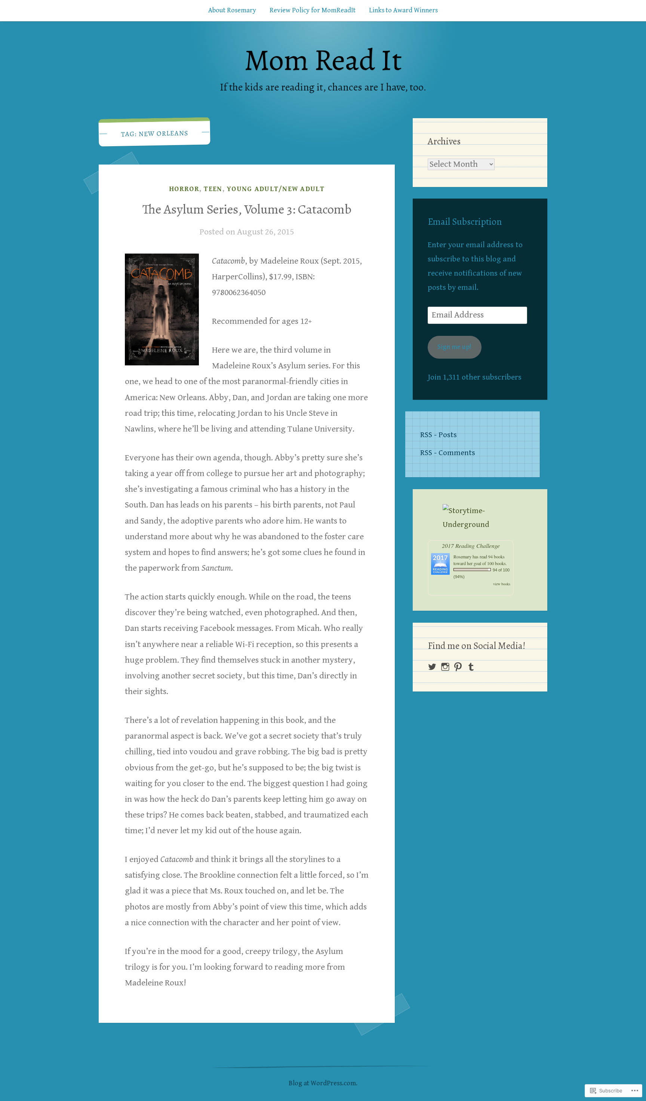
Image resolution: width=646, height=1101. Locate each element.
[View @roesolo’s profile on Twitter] (432, 666)
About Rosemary (232, 10)
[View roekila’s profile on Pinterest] (457, 666)
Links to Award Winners (403, 10)
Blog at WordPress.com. (323, 1083)
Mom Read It (323, 60)
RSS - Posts (438, 434)
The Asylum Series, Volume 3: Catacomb (246, 209)
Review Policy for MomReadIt (313, 10)
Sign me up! (454, 347)
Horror (184, 189)
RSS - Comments (447, 452)
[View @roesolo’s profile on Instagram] (445, 666)
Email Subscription (465, 221)
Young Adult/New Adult (275, 189)
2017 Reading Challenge (471, 545)
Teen (213, 189)
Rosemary (462, 556)
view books (501, 583)
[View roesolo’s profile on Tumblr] (471, 666)
